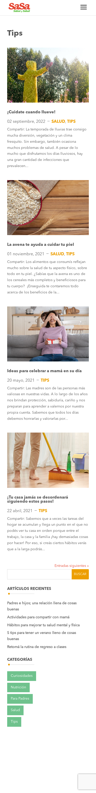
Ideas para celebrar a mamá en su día (44, 371)
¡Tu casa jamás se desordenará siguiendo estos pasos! (37, 499)
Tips (71, 122)
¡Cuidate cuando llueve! (31, 112)
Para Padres (20, 698)
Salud (58, 122)
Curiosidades (22, 676)
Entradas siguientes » (72, 566)
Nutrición (18, 687)
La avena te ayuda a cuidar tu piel (40, 245)
